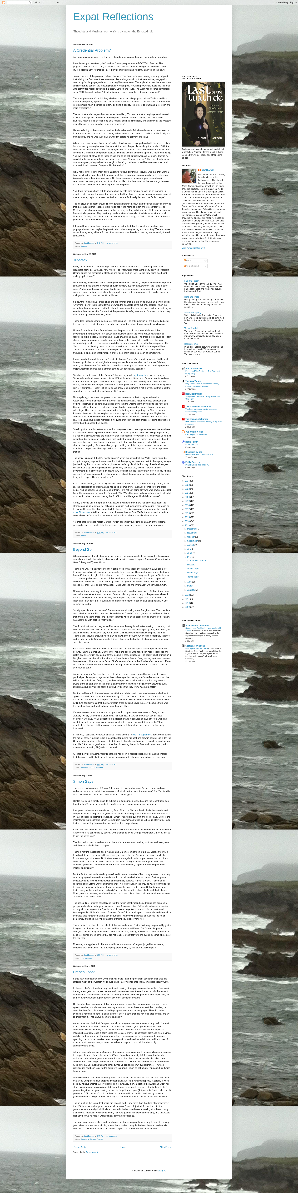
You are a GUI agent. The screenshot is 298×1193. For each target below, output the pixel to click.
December (192, 529)
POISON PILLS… (192, 444)
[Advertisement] (197, 56)
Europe (84, 246)
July (189, 549)
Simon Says (83, 781)
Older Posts (165, 1147)
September (192, 541)
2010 (187, 603)
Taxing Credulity (192, 328)
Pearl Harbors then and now (197, 465)
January (191, 590)
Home (123, 1147)
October (191, 537)
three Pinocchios (81, 512)
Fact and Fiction (191, 281)
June (189, 553)
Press (83, 535)
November (192, 533)
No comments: (112, 243)
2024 (187, 481)
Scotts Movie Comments (197, 625)
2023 (187, 485)
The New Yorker (193, 381)
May (189, 557)
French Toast (84, 972)
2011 (187, 599)
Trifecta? (80, 260)
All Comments (192, 266)
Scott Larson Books (195, 646)
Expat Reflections (113, 16)
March (190, 586)
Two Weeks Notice (194, 432)
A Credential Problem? (92, 50)
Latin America (86, 958)
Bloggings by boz (193, 452)
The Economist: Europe (196, 419)
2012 (187, 595)
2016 (187, 513)
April (189, 582)
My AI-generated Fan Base (196, 648)
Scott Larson (208, 170)
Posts (188, 260)
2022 (187, 489)
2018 (187, 505)
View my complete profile (193, 248)
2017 (187, 509)
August (190, 545)
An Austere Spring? (193, 312)
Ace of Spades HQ (194, 368)
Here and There (191, 297)
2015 (187, 517)
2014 (187, 521)
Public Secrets (192, 462)
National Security (96, 768)
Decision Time (191, 344)
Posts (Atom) (92, 1152)
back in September (141, 734)
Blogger (161, 1171)
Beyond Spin (84, 549)
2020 (187, 497)
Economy (85, 1139)
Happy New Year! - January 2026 (199, 455)
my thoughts (139, 375)
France (100, 1139)
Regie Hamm (191, 442)
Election (84, 768)
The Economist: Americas (198, 406)
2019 (187, 501)
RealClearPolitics (193, 394)
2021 (187, 493)
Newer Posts (80, 1147)
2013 (187, 525)
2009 (187, 607)
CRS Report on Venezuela (196, 434)
